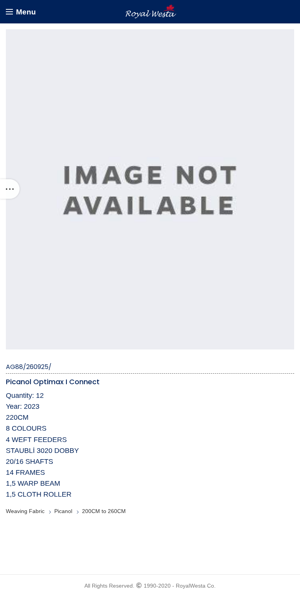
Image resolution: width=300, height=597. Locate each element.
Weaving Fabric (25, 511)
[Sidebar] (10, 189)
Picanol (63, 511)
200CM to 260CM (104, 511)
